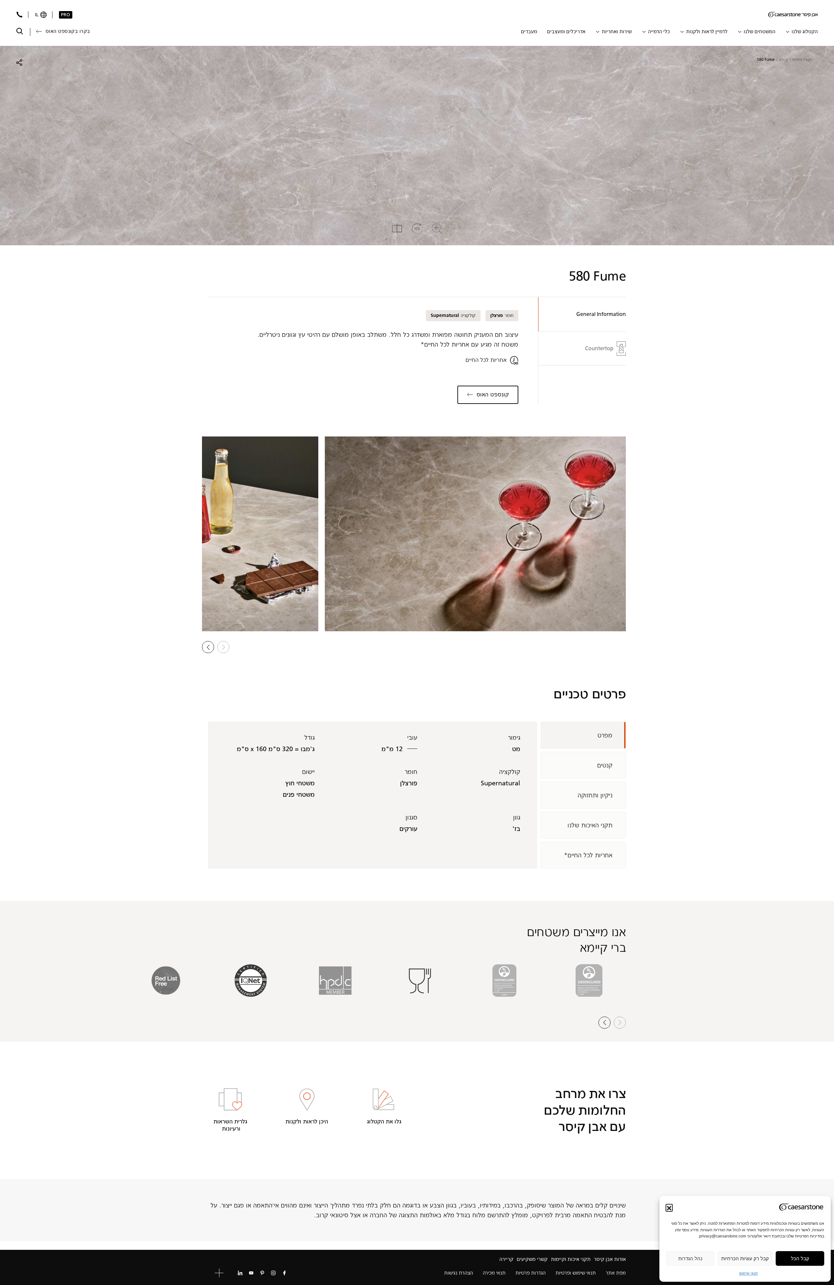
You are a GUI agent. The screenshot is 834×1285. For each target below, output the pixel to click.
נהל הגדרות (690, 1258)
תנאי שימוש (748, 1273)
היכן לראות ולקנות (306, 1121)
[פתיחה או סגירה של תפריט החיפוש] (19, 31)
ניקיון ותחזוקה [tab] (595, 795)
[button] (669, 1207)
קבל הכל (800, 1258)
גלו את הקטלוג (383, 1121)
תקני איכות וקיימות (571, 1259)
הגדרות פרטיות (530, 1273)
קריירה (506, 1259)
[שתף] (19, 62)
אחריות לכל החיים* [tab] (588, 855)
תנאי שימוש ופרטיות (575, 1273)
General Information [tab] (601, 314)
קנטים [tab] (604, 765)
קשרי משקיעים (532, 1259)
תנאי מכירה (494, 1273)
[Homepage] (793, 15)
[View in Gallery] (475, 534)
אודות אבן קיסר (610, 1259)
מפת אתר (616, 1273)
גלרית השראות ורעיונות (230, 1125)
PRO (65, 15)
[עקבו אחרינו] (284, 1273)
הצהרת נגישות (458, 1273)
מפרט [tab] (604, 735)
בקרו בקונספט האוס (68, 31)
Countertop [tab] (599, 348)
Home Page (802, 60)
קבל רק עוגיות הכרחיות (745, 1258)
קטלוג (783, 60)
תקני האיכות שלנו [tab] (590, 825)
